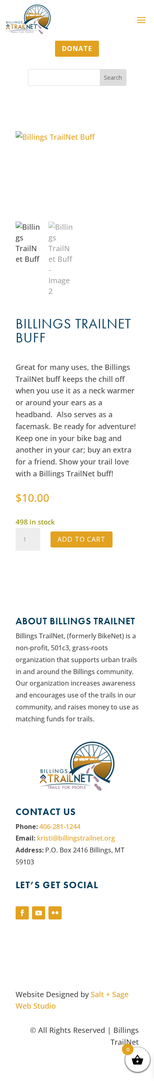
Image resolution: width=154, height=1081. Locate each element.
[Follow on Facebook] (22, 912)
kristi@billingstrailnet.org (76, 838)
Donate (77, 48)
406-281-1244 (59, 826)
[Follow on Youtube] (38, 912)
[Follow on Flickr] (55, 912)
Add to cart (81, 539)
